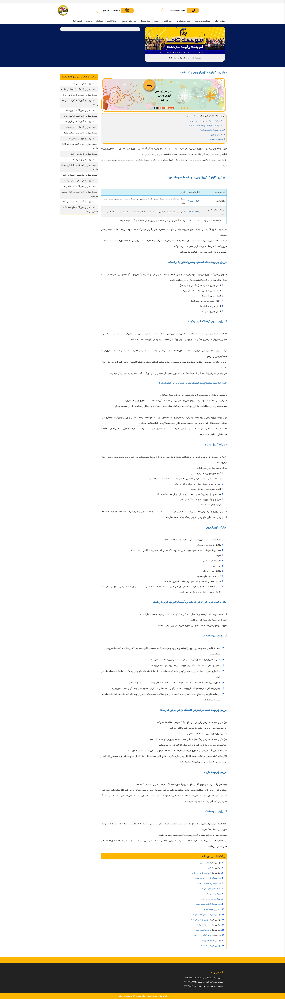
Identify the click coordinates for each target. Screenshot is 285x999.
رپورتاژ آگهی (112, 21)
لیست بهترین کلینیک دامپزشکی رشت (80, 95)
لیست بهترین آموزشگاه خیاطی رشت (80, 116)
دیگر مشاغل (145, 21)
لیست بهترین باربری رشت (85, 159)
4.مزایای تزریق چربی (218, 134)
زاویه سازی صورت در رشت (210, 888)
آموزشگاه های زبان (202, 21)
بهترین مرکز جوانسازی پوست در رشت (205, 914)
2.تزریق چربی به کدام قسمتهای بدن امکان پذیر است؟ (207, 125)
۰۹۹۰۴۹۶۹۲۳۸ (194, 212)
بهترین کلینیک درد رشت (211, 945)
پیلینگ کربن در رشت (202, 935)
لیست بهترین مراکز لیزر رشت (84, 83)
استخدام (99, 21)
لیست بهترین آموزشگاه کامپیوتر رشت (80, 186)
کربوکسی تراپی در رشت (201, 873)
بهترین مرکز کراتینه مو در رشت (208, 904)
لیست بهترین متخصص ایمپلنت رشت (79, 175)
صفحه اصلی (219, 21)
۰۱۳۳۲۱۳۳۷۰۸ (195, 220)
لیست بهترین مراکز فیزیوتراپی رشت (80, 180)
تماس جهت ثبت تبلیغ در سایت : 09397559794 (204, 977)
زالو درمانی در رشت (203, 930)
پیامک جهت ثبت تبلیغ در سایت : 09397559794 (203, 982)
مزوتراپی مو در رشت (212, 909)
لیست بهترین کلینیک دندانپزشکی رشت (79, 89)
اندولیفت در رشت (204, 862)
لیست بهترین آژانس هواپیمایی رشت (80, 133)
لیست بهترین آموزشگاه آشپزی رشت (80, 110)
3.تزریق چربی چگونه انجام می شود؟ (212, 130)
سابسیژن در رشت (204, 924)
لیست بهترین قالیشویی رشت (84, 154)
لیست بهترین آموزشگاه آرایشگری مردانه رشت (79, 167)
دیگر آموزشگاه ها (183, 21)
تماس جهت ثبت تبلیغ (176, 10)
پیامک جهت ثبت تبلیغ (111, 10)
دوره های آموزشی (129, 21)
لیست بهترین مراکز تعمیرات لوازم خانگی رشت (79, 146)
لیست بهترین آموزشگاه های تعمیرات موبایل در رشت (80, 209)
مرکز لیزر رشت (209, 867)
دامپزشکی (168, 21)
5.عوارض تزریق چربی (217, 139)
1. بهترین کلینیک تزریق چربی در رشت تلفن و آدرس (207, 120)
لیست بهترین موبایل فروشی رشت (81, 138)
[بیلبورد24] (63, 10)
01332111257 (194, 201)
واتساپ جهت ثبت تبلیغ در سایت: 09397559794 (203, 986)
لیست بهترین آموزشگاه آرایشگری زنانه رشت (80, 102)
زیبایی (156, 21)
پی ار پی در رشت (214, 893)
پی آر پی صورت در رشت (211, 899)
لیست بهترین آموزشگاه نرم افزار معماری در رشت (79, 194)
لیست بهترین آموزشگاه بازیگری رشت (80, 121)
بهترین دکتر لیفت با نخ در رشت (208, 878)
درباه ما (89, 21)
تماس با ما (77, 21)
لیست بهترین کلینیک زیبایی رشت (81, 127)
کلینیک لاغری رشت (207, 940)
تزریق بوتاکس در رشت (199, 919)
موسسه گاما (196, 57)
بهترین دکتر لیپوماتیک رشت (209, 883)
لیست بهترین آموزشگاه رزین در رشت (80, 201)
